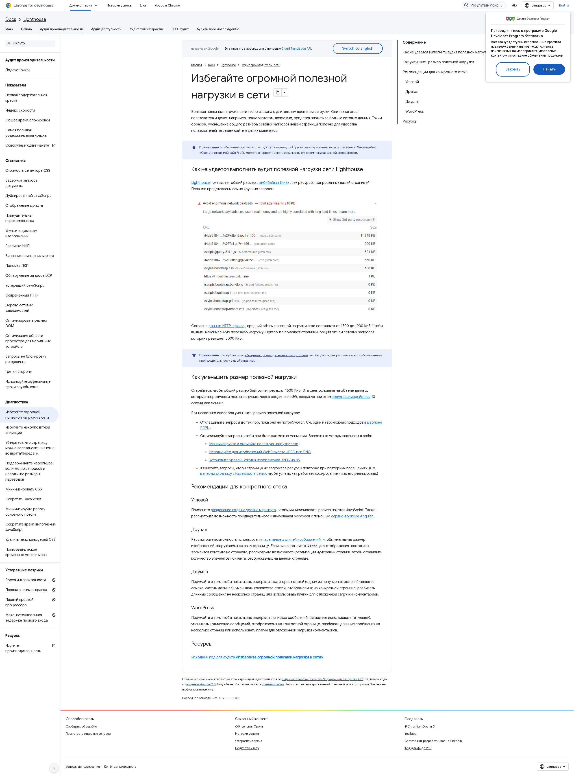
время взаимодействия (351, 397)
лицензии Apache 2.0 (201, 684)
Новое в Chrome (167, 5)
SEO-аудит (180, 29)
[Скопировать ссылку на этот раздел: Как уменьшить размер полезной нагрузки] (301, 377)
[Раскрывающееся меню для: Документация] (97, 5)
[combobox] (484, 5)
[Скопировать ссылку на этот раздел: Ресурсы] (216, 644)
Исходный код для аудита (257, 657)
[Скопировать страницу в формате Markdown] (278, 92)
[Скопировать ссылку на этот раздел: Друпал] (211, 530)
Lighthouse (34, 19)
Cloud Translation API (296, 48)
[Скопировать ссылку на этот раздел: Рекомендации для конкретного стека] (291, 487)
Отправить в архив (248, 741)
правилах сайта (273, 684)
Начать (549, 69)
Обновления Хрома (249, 726)
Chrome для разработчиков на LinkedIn (433, 741)
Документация (80, 5)
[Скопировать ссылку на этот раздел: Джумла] (212, 572)
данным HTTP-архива (226, 326)
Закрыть (513, 69)
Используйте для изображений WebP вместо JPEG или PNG (260, 452)
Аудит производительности (61, 29)
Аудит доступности (106, 29)
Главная (196, 65)
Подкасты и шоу (247, 748)
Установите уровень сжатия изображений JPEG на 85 (254, 460)
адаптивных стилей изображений (292, 539)
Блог (142, 5)
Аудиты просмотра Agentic (218, 29)
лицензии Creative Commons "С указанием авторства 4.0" (322, 679)
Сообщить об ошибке (81, 726)
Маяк (9, 29)
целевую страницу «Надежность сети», (233, 473)
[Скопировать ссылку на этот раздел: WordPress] (218, 608)
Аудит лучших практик (146, 29)
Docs (10, 19)
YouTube (410, 734)
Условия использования (83, 766)
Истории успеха (119, 5)
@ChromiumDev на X (419, 726)
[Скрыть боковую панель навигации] (54, 767)
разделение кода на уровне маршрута (243, 510)
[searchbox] (30, 43)
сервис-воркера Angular (352, 516)
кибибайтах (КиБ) (274, 182)
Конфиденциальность (120, 766)
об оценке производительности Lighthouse (276, 355)
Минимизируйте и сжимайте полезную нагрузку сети (253, 444)
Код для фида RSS (417, 748)
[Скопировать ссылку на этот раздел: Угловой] (212, 500)
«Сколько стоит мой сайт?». (220, 153)
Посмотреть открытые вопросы (88, 734)
